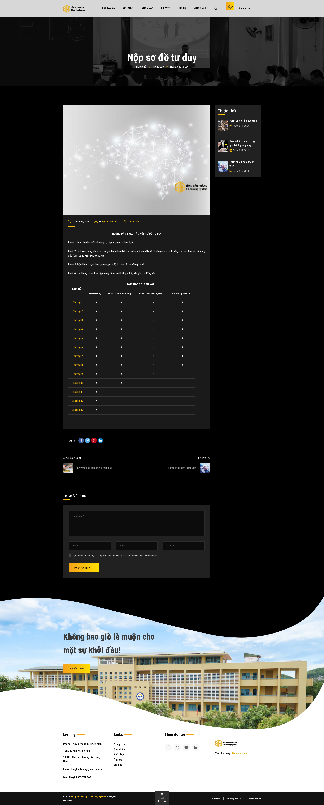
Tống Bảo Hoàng (110, 221)
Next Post (202, 458)
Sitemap (216, 798)
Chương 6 (78, 347)
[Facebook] (81, 440)
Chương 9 (78, 374)
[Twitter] (87, 440)
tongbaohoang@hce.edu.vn (86, 769)
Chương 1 (78, 302)
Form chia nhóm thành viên (182, 467)
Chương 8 (78, 365)
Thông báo (158, 66)
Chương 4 (78, 329)
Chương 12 (77, 400)
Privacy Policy (234, 798)
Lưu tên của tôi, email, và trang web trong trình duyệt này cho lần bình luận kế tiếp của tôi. (115, 555)
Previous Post (73, 458)
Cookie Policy (254, 798)
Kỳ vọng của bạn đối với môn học (94, 467)
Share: (71, 440)
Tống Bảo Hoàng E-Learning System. (88, 796)
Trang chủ (141, 66)
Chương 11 (77, 392)
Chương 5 (78, 338)
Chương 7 (78, 356)
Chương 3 (78, 320)
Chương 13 (77, 409)
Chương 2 (78, 311)
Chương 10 (77, 383)
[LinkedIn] (100, 440)
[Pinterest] (94, 440)
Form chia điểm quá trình (244, 120)
